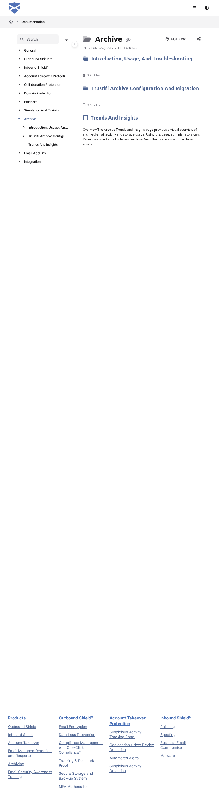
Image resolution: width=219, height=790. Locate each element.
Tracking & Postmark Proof (76, 763)
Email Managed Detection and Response (30, 753)
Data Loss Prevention (77, 735)
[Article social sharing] (198, 39)
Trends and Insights (43, 144)
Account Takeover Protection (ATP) (46, 76)
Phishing (167, 727)
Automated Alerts (124, 758)
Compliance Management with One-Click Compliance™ (81, 747)
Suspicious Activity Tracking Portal (126, 734)
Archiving (16, 764)
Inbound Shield (20, 735)
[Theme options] (206, 8)
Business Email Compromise (173, 745)
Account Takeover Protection (128, 720)
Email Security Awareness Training (30, 774)
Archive (30, 119)
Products (17, 717)
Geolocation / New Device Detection (132, 747)
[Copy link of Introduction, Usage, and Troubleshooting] (91, 66)
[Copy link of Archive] (128, 39)
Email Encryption (73, 727)
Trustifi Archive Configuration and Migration (48, 136)
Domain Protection (38, 93)
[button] (38, 39)
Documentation (33, 22)
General (30, 50)
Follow (178, 39)
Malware (167, 755)
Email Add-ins (35, 153)
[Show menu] (194, 8)
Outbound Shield (22, 727)
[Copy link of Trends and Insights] (147, 118)
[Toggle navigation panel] (75, 44)
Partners (30, 102)
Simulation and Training (42, 110)
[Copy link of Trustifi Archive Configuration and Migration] (91, 96)
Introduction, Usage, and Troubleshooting (48, 127)
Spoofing (167, 735)
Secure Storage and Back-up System (76, 775)
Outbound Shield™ (38, 59)
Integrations (33, 162)
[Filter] (66, 39)
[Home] (14, 8)
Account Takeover (23, 743)
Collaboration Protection (42, 85)
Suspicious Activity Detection (126, 768)
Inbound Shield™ (36, 67)
